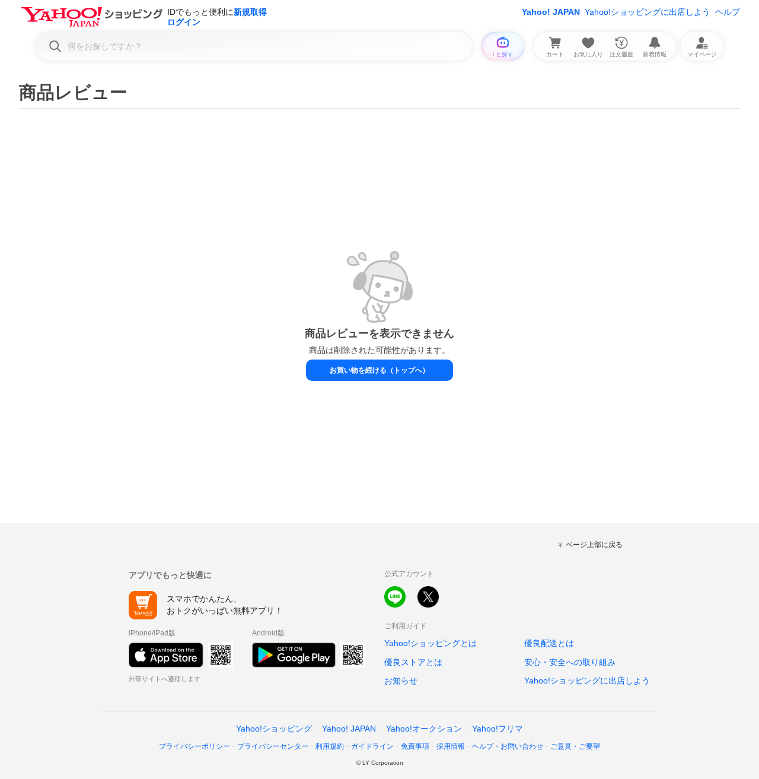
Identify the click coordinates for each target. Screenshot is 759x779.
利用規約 (329, 746)
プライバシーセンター (272, 746)
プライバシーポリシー (194, 746)
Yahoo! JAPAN (551, 12)
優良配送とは (549, 643)
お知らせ (400, 680)
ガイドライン (372, 746)
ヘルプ (727, 12)
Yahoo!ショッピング (274, 728)
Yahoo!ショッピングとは (430, 643)
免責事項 (415, 746)
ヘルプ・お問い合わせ (507, 746)
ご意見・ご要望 (575, 746)
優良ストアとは (413, 662)
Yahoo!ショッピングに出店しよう (647, 12)
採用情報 (450, 746)
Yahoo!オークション (424, 728)
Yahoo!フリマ (497, 728)
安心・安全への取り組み (570, 662)
